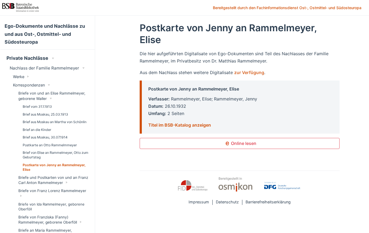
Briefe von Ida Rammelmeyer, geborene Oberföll (51, 206)
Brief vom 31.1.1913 (37, 107)
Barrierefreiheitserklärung (268, 202)
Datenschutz (227, 202)
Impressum (199, 202)
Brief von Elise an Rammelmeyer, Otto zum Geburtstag (55, 155)
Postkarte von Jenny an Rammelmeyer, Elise (54, 167)
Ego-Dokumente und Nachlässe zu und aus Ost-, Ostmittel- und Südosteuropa (45, 34)
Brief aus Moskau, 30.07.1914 (45, 137)
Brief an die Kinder (37, 130)
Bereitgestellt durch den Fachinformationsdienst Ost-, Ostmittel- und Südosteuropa (288, 8)
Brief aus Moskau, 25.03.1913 (45, 114)
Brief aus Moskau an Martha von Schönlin (54, 122)
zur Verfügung (249, 72)
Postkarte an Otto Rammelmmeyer (50, 145)
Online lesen (243, 143)
